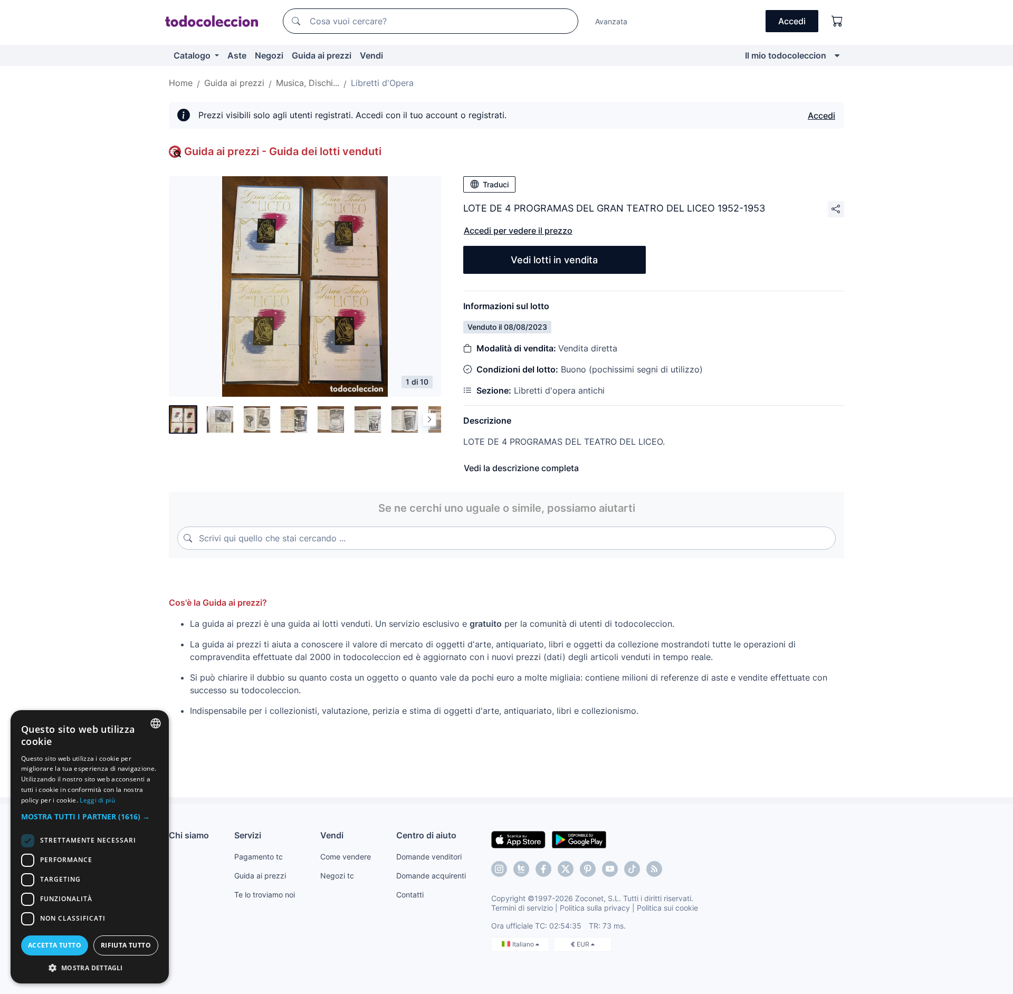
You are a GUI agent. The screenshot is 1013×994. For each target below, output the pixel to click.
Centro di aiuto (426, 835)
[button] (89, 816)
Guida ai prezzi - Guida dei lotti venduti (282, 151)
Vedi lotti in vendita (554, 259)
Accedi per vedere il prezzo (518, 230)
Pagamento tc (258, 856)
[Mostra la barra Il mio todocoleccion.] (837, 55)
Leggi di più (97, 800)
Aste (236, 55)
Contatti (410, 894)
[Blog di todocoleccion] (654, 869)
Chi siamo (189, 835)
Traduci (496, 184)
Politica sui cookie (667, 907)
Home (181, 83)
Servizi (247, 835)
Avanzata (611, 21)
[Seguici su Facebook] (543, 869)
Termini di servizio (522, 907)
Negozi (269, 55)
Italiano (524, 944)
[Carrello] (837, 21)
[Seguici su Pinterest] (588, 869)
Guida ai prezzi (321, 55)
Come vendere (345, 856)
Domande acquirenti (431, 875)
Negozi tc (337, 875)
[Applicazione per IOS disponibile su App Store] (518, 839)
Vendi (371, 55)
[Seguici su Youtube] (610, 869)
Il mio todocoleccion (785, 55)
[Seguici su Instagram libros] (521, 869)
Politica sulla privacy (595, 907)
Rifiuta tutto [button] (126, 945)
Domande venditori (429, 856)
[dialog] (90, 846)
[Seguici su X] (566, 869)
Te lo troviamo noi (264, 894)
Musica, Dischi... (307, 83)
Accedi (821, 115)
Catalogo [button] (193, 55)
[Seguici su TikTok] (632, 869)
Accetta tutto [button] (54, 945)
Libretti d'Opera (382, 83)
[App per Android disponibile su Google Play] (579, 839)
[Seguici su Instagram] (499, 869)
